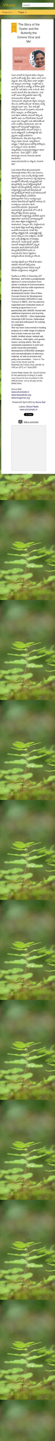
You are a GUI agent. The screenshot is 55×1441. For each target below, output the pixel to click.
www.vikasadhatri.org (21, 394)
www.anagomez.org (20, 397)
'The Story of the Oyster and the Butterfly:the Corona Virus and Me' (28, 32)
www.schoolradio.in (20, 391)
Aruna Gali (40, 402)
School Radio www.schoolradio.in (29, 408)
